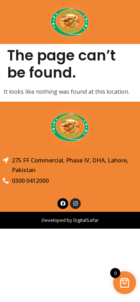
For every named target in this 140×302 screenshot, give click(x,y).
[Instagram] (75, 203)
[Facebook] (62, 203)
